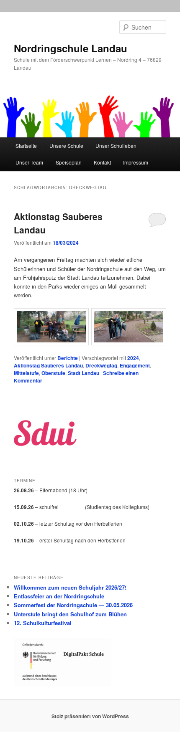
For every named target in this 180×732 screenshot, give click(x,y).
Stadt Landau (83, 373)
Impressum (135, 162)
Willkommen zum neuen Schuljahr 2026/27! (70, 587)
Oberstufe (53, 373)
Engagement (135, 365)
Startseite (26, 145)
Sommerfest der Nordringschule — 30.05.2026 (73, 605)
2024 (133, 358)
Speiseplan (69, 162)
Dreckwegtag (101, 365)
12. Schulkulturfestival (43, 623)
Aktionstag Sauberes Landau (48, 365)
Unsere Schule (66, 145)
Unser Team (29, 162)
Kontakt (102, 162)
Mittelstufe (26, 373)
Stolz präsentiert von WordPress (90, 716)
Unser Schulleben (115, 145)
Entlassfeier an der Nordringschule (59, 596)
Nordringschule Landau (70, 48)
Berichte (67, 358)
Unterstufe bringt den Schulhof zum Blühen (70, 614)
